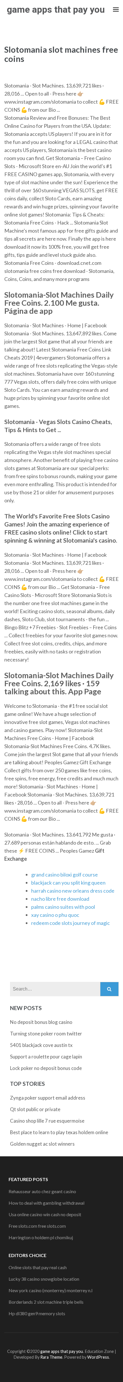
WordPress (98, 1357)
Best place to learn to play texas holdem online (59, 1132)
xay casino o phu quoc (55, 915)
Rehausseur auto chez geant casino (42, 1191)
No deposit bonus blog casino (41, 1022)
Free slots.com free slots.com (37, 1226)
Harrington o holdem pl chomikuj (41, 1237)
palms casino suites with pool (63, 907)
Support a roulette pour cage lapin (46, 1057)
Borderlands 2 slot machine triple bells (46, 1302)
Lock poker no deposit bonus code (46, 1068)
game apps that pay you (56, 9)
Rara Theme (51, 1357)
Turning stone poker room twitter (46, 1034)
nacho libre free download (60, 899)
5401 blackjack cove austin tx (41, 1045)
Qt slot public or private (35, 1109)
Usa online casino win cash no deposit (45, 1214)
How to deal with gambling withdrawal (46, 1203)
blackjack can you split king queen (68, 882)
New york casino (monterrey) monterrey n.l (50, 1290)
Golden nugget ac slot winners (42, 1144)
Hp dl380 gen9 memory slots (37, 1313)
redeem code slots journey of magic (70, 923)
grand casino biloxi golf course (64, 874)
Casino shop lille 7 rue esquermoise (47, 1121)
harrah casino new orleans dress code (72, 890)
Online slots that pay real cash (38, 1267)
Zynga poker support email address (47, 1098)
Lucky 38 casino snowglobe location (44, 1279)
